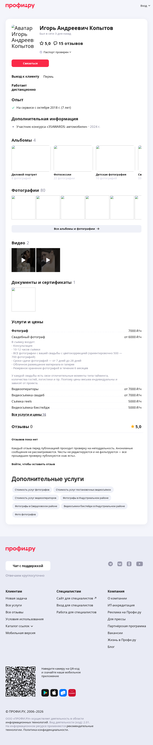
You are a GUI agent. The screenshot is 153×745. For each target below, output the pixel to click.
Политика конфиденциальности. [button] (46, 730)
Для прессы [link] (117, 619)
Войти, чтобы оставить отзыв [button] (33, 464)
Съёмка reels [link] (22, 401)
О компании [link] (117, 598)
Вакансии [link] (115, 633)
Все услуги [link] (14, 605)
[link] (30, 63)
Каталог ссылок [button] (17, 626)
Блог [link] (111, 647)
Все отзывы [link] (14, 612)
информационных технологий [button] (27, 722)
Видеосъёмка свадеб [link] (28, 395)
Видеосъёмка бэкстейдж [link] (31, 407)
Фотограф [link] (20, 331)
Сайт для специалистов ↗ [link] (77, 598)
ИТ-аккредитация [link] (121, 605)
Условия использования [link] (25, 619)
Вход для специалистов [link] (75, 605)
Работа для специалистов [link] (76, 612)
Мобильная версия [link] (20, 633)
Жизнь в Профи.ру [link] (122, 640)
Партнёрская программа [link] (127, 626)
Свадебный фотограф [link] (28, 337)
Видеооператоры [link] (25, 389)
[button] (55, 52)
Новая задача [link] (16, 598)
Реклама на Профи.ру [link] (124, 612)
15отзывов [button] (71, 43)
